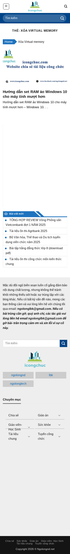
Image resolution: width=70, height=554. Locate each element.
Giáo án (43, 415)
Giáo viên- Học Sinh (15, 427)
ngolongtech (18, 383)
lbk (51, 375)
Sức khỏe (44, 424)
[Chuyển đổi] (59, 415)
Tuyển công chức (45, 436)
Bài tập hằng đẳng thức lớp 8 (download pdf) (34, 251)
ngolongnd (18, 375)
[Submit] (62, 18)
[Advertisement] (35, 166)
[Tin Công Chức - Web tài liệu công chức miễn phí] (35, 6)
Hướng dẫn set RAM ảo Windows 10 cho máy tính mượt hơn (35, 94)
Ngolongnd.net (46, 549)
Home (9, 41)
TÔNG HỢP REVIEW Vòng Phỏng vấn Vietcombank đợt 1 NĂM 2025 (33, 222)
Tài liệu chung (13, 436)
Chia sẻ (13, 415)
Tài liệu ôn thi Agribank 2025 (28, 231)
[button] (6, 6)
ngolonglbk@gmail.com (45, 318)
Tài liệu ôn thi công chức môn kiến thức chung (34, 262)
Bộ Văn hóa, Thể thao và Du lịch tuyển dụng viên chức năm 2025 (33, 240)
